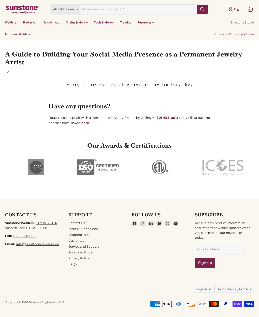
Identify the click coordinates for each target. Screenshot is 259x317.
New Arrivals (51, 22)
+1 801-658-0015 (24, 236)
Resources (144, 22)
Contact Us (76, 223)
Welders (10, 22)
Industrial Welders (17, 34)
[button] (235, 9)
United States (232, 289)
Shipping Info (78, 235)
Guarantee (76, 241)
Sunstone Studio (242, 22)
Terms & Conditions (83, 229)
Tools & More (103, 22)
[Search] (202, 9)
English (201, 289)
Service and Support (83, 246)
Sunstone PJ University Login (234, 34)
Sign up (205, 263)
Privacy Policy (78, 258)
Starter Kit (29, 22)
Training (125, 22)
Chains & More (76, 22)
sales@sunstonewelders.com (37, 244)
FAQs (72, 264)
